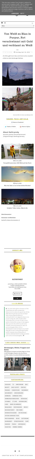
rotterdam (25, 418)
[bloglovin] (2, 23)
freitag (23, 387)
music (26, 407)
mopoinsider (18, 407)
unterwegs (21, 424)
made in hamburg (15, 404)
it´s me (15, 401)
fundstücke (16, 390)
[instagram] (5, 23)
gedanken (25, 390)
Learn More (15, 13)
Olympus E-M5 (30, 114)
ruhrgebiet (8, 421)
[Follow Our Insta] (17, 298)
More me (18, 293)
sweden (7, 424)
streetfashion (18, 421)
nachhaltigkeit (9, 410)
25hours (8, 384)
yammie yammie (17, 427)
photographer (9, 418)
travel (14, 424)
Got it (22, 13)
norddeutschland (11, 412)
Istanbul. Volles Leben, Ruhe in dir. (17, 208)
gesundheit (8, 393)
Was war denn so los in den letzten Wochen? (17, 185)
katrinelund (23, 401)
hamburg (8, 395)
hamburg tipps (17, 395)
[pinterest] (15, 451)
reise (18, 418)
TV (13, 384)
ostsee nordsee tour (12, 415)
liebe (6, 404)
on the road (8, 52)
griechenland (18, 393)
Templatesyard (26, 455)
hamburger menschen (12, 398)
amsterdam (19, 384)
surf (26, 421)
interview (24, 398)
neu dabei (20, 410)
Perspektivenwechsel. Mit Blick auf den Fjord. (17, 163)
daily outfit (15, 387)
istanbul (7, 401)
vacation (8, 427)
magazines (8, 407)
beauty (7, 387)
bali (26, 384)
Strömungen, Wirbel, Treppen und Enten (17, 349)
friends (7, 390)
